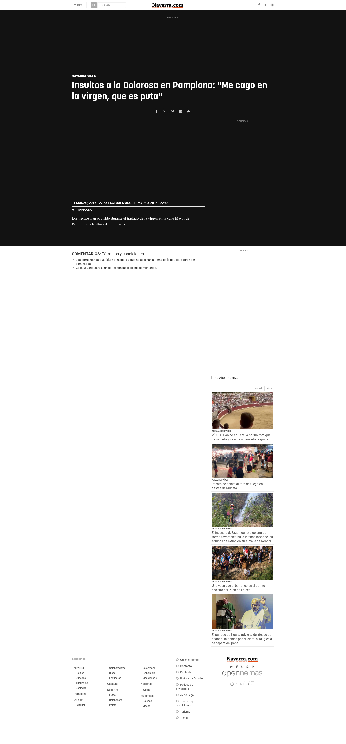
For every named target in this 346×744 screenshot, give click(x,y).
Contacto (186, 666)
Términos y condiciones (123, 253)
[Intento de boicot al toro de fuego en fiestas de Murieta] (242, 461)
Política (80, 672)
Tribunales (82, 682)
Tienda (184, 718)
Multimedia (147, 696)
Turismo (185, 711)
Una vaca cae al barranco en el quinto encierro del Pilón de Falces (238, 588)
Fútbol (112, 694)
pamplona (85, 209)
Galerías (147, 700)
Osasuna (112, 684)
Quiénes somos (189, 660)
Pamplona (80, 694)
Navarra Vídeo (220, 480)
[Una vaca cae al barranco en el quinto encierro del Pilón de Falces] (242, 563)
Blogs (112, 672)
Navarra (79, 668)
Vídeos (146, 705)
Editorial (80, 704)
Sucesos (81, 677)
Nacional (146, 684)
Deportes (112, 690)
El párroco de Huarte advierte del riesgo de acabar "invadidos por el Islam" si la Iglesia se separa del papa (242, 639)
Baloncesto (115, 699)
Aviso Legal (187, 695)
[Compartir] (156, 111)
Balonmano (149, 667)
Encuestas (115, 677)
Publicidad (186, 672)
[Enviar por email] (180, 111)
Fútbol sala (149, 672)
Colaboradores (117, 667)
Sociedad (81, 687)
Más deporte (150, 677)
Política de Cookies (191, 678)
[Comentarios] (188, 111)
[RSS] (253, 667)
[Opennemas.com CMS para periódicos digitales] (242, 677)
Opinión (78, 700)
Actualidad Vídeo (222, 431)
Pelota (112, 704)
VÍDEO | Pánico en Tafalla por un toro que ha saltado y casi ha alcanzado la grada (241, 437)
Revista (145, 690)
